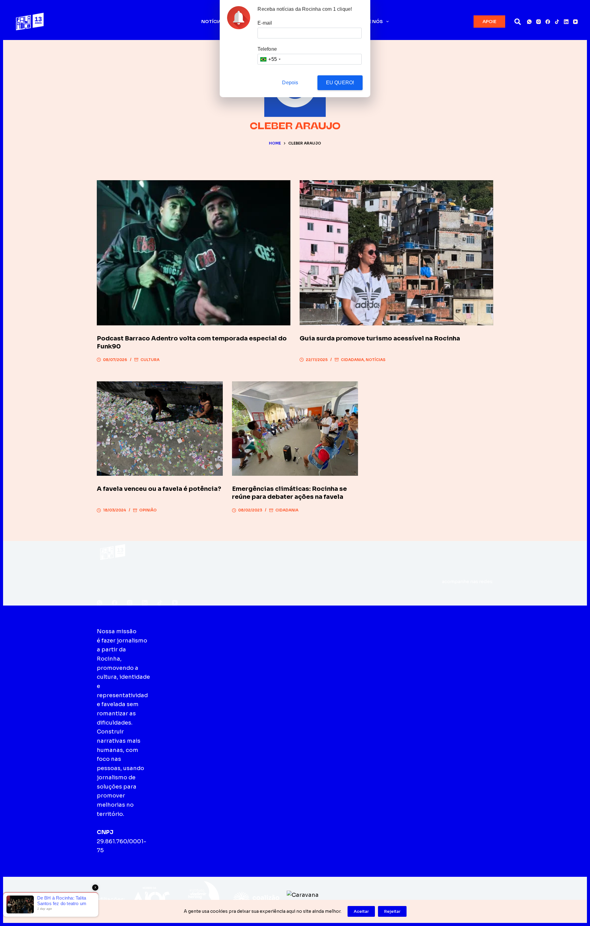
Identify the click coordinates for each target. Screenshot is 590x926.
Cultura (149, 359)
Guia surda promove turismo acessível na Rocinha (380, 338)
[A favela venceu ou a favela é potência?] (160, 428)
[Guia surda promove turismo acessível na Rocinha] (396, 253)
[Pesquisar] (517, 21)
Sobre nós (369, 21)
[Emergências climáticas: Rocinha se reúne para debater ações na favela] (295, 428)
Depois (290, 82)
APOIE (489, 21)
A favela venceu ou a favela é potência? (159, 489)
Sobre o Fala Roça (194, 631)
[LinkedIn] (566, 21)
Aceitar (361, 911)
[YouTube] (575, 21)
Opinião (148, 510)
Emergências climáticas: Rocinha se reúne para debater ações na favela (289, 493)
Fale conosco (306, 631)
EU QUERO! (340, 82)
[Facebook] (547, 21)
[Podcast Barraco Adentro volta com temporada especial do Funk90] (193, 253)
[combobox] (270, 59)
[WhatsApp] (529, 21)
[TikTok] (557, 21)
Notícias (212, 21)
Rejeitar (392, 911)
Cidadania (352, 359)
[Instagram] (538, 21)
